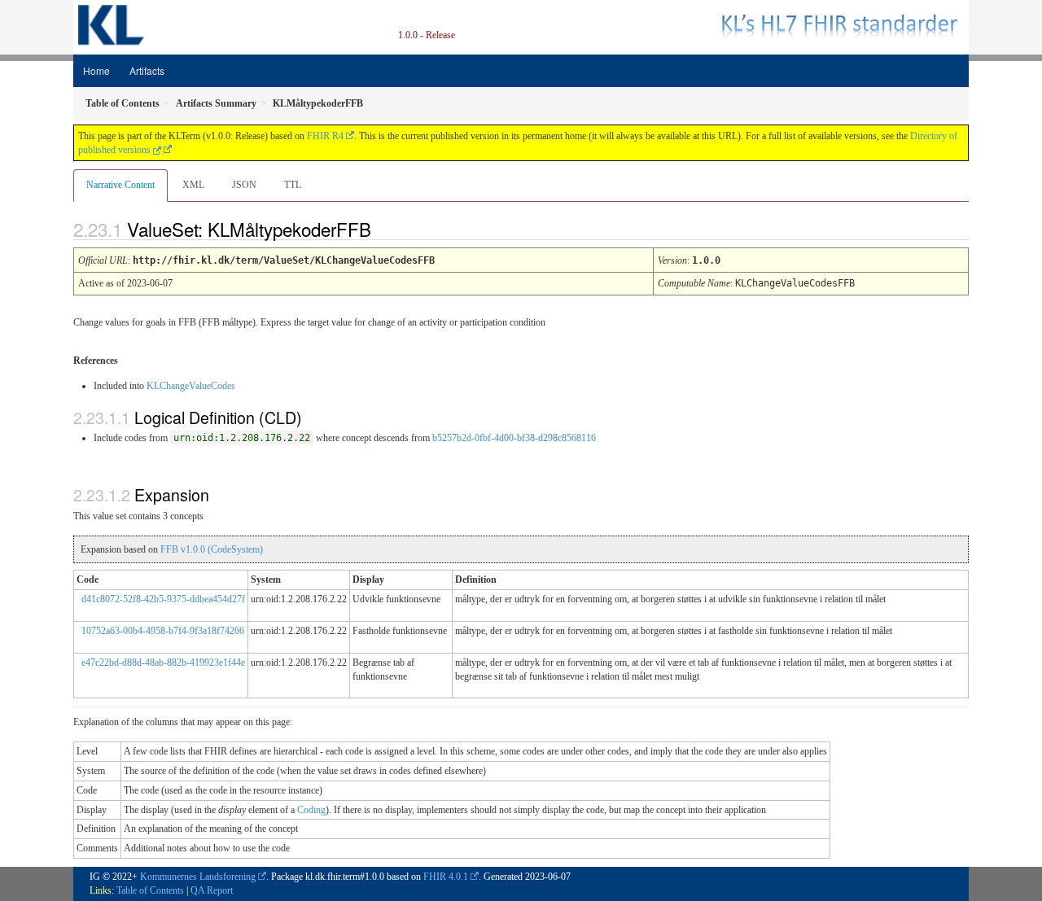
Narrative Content (120, 184)
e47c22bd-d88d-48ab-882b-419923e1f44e (163, 662)
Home (96, 70)
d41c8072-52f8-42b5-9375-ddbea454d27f (163, 599)
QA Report (211, 890)
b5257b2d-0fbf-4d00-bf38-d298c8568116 (514, 438)
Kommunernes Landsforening (198, 876)
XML (193, 184)
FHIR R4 (325, 136)
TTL (292, 184)
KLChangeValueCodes (191, 385)
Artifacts (146, 70)
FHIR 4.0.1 (445, 876)
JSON (244, 184)
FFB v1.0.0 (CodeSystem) (211, 549)
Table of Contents (150, 890)
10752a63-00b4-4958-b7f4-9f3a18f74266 (162, 630)
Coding (311, 810)
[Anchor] (385, 229)
